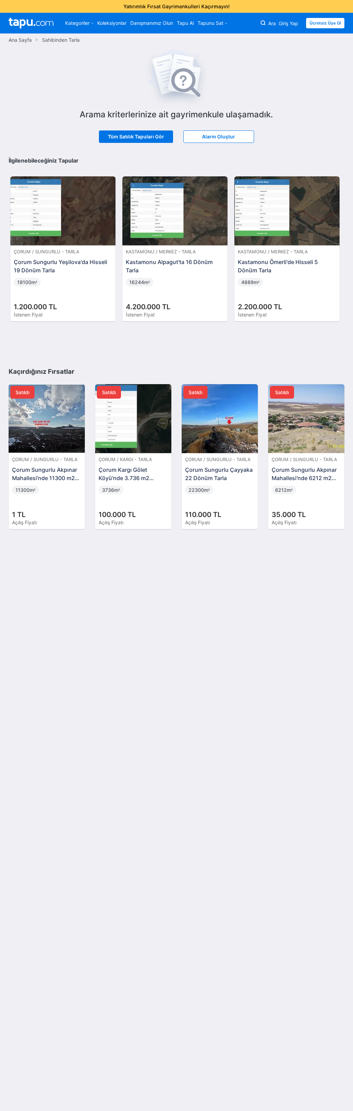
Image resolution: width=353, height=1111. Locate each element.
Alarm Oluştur (218, 136)
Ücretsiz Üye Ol (325, 23)
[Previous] (16, 241)
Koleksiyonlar (112, 23)
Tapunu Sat (210, 23)
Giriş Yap (288, 23)
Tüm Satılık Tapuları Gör (136, 136)
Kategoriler (77, 23)
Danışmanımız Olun (151, 23)
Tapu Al (185, 23)
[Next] (336, 241)
